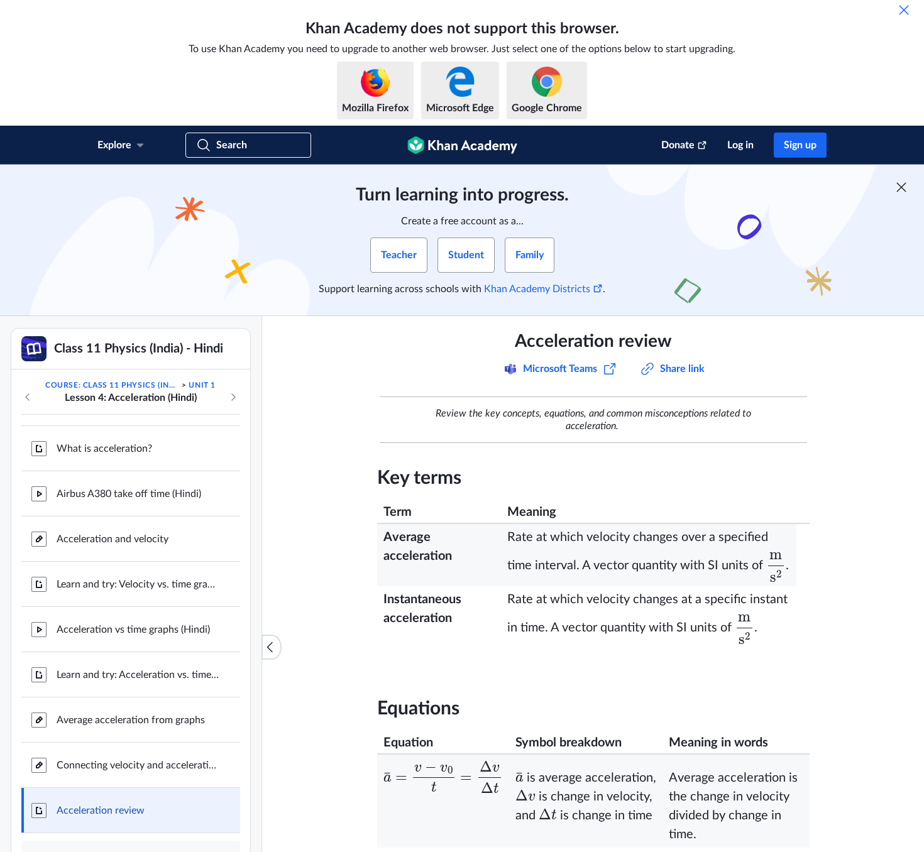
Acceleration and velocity (112, 539)
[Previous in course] (27, 397)
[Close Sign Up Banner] (901, 187)
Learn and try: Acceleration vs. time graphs (138, 675)
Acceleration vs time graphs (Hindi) (133, 630)
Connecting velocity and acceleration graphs (138, 765)
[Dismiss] (904, 10)
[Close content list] (271, 647)
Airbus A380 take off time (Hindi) (129, 494)
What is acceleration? (104, 449)
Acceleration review (101, 811)
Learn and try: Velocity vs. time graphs (138, 584)
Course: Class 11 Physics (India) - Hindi (112, 385)
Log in (740, 145)
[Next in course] (233, 397)
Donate (678, 145)
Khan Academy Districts (537, 289)
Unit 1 (202, 385)
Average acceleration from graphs (131, 720)
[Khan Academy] (462, 145)
